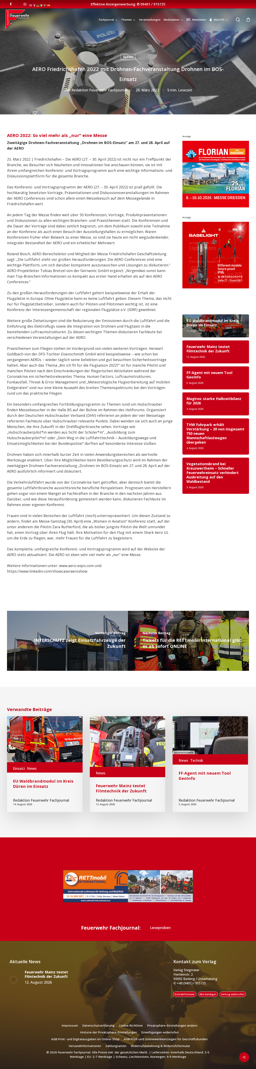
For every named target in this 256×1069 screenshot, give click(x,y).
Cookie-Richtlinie (131, 1030)
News (128, 56)
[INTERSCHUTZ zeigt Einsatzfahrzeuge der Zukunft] (67, 641)
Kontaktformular (185, 999)
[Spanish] (49, 5)
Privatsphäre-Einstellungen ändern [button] (172, 1030)
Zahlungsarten (115, 1051)
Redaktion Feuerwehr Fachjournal (99, 90)
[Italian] (41, 5)
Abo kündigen (207, 999)
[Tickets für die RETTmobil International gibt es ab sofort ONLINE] (188, 641)
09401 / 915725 (152, 4)
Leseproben (160, 932)
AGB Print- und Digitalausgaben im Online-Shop (85, 1044)
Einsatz (19, 768)
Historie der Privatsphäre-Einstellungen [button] (108, 1037)
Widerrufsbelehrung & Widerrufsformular (160, 1051)
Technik (196, 760)
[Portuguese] (45, 5)
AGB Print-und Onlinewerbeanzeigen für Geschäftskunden (166, 1044)
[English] (31, 5)
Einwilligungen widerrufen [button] (160, 1037)
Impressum (70, 1030)
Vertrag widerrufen (232, 999)
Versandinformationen (85, 1051)
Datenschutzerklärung (98, 1030)
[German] (38, 5)
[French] (34, 5)
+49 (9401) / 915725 (191, 988)
